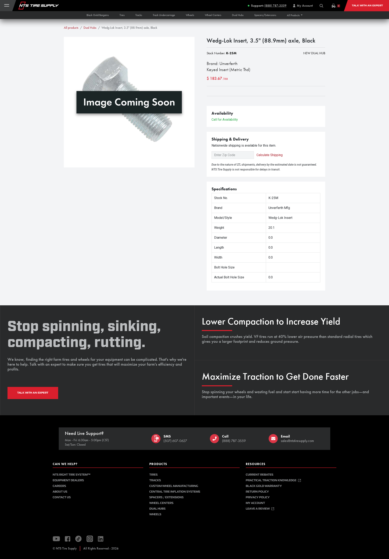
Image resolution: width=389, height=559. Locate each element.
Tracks (155, 480)
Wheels (155, 514)
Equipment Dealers (68, 480)
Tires (153, 474)
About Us (60, 491)
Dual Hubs (89, 28)
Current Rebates (259, 474)
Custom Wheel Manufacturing (173, 486)
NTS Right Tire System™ (71, 474)
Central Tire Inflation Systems (174, 491)
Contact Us (62, 497)
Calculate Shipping (269, 155)
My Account (255, 503)
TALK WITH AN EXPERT (32, 392)
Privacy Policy (258, 497)
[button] (295, 15)
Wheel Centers (161, 503)
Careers (59, 486)
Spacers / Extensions (166, 497)
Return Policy (257, 491)
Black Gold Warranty (264, 486)
